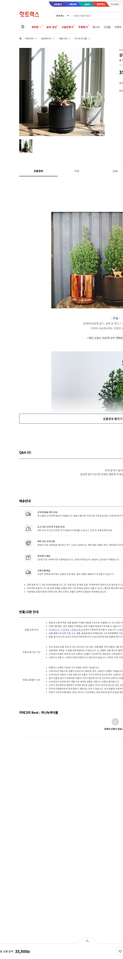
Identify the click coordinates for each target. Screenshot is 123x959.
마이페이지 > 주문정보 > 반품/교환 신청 (67, 629)
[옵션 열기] (87, 941)
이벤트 (118, 27)
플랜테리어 (46, 38)
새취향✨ (36, 27)
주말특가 (83, 27)
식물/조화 (62, 38)
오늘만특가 (68, 27)
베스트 (96, 27)
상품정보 (38, 171)
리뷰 (76, 171)
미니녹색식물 (80, 38)
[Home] (20, 38)
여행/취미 (29, 38)
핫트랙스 (60, 15)
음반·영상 (51, 27)
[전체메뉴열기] (22, 26)
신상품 (107, 27)
